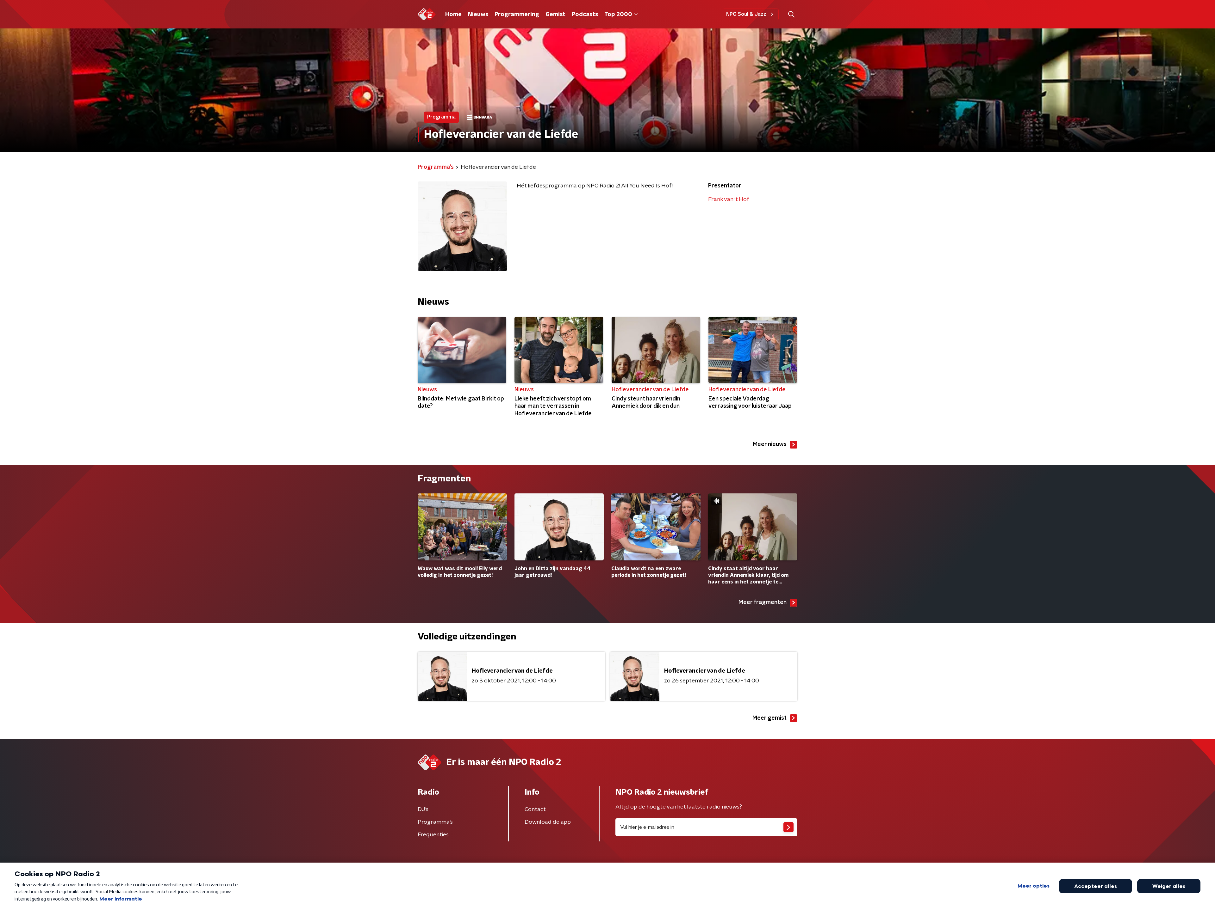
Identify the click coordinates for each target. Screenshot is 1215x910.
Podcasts (585, 14)
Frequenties (433, 835)
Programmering (517, 14)
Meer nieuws (770, 444)
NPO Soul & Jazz (746, 14)
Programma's (435, 822)
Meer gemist (769, 718)
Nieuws (478, 14)
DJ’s (423, 809)
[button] (791, 14)
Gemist (555, 14)
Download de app (548, 822)
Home (453, 14)
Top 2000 (618, 14)
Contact (535, 809)
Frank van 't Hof (728, 199)
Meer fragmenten (762, 602)
